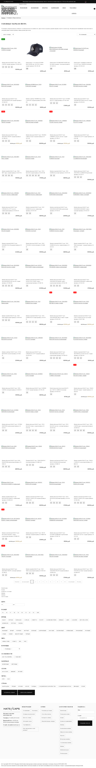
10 (65, 581)
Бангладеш (5, 686)
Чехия (83, 686)
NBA (20, 641)
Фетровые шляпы (65, 739)
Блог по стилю (27, 717)
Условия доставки (47, 710)
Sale (8, 679)
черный (28, 634)
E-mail (79, 715)
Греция (14, 686)
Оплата (74, 13)
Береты (62, 735)
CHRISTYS (34, 620)
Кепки (3, 589)
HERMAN (61, 620)
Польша (34, 686)
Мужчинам (23, 7)
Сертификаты (26, 724)
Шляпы (3, 595)
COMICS (14, 641)
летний (20, 671)
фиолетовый (19, 634)
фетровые (14, 664)
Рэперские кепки (64, 714)
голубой (18, 630)
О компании (26, 710)
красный (51, 630)
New (3, 679)
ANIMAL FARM (5, 641)
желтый (26, 630)
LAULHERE (74, 620)
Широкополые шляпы (66, 732)
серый (4, 634)
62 (29, 612)
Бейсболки (4, 588)
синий (10, 634)
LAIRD (67, 620)
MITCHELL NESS (84, 620)
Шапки (3, 593)
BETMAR (11, 620)
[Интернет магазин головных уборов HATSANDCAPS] (9, 9)
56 (6, 612)
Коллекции (55, 7)
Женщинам (34, 7)
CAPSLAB (26, 620)
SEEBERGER (5, 623)
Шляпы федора (64, 750)
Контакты (34, 710)
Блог (64, 7)
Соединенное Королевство (47, 686)
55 (2, 612)
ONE (38, 612)
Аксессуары (4, 596)
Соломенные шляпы (65, 742)
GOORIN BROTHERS (51, 620)
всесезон (5, 671)
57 (10, 612)
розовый (87, 630)
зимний (13, 671)
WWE (25, 641)
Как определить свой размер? (29, 729)
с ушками (18, 657)
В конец (79, 581)
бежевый (4, 630)
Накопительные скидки (48, 721)
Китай (27, 686)
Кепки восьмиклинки (66, 721)
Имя (79, 710)
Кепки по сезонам (6, 591)
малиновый (60, 630)
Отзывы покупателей (29, 714)
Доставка (73, 7)
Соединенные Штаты (64, 686)
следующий (71, 581)
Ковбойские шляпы (65, 728)
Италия (20, 686)
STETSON (13, 623)
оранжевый (79, 630)
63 (33, 612)
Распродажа (63, 753)
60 (22, 612)
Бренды (45, 7)
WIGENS (20, 623)
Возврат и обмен (46, 717)
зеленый (33, 630)
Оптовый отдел (27, 721)
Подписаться (85, 723)
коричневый (42, 630)
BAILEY (4, 620)
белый (12, 630)
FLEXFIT (41, 620)
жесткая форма (7, 657)
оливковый (69, 630)
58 (14, 612)
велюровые (5, 664)
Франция (76, 686)
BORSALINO (19, 620)
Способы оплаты (46, 714)
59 (18, 612)
